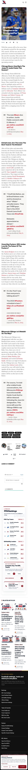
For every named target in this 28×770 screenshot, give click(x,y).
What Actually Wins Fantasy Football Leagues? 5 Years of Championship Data (20, 652)
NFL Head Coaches (5, 717)
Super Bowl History (5, 741)
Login (21, 474)
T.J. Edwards (8, 91)
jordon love (18, 432)
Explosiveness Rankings (6, 702)
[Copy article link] (10, 42)
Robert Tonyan (15, 95)
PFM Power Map (5, 715)
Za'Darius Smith (16, 437)
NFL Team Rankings (6, 693)
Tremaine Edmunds (18, 89)
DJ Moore (4, 432)
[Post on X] (17, 42)
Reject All (14, 766)
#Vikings (19, 390)
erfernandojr (8, 36)
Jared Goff (9, 168)
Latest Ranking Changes (6, 695)
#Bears (17, 115)
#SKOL (15, 410)
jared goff (11, 432)
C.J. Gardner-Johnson (11, 178)
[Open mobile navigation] (26, 2)
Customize (5, 766)
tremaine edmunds (6, 437)
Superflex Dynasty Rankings (7, 733)
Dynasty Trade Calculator (7, 730)
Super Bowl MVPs (5, 743)
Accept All (22, 766)
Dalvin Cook (14, 365)
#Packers (18, 301)
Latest (10, 11)
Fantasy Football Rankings (7, 725)
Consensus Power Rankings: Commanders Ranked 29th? (6, 650)
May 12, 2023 (18, 323)
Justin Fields (13, 68)
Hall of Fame (4, 748)
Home (5, 11)
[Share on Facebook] (13, 42)
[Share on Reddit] (6, 42)
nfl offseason (17, 434)
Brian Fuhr (6, 662)
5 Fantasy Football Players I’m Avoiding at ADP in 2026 (7, 617)
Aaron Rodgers (9, 252)
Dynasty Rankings (5, 728)
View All (20, 519)
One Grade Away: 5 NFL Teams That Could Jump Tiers (19, 619)
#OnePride (19, 214)
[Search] (23, 2)
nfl (10, 434)
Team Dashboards (5, 710)
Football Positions (5, 745)
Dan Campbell (11, 172)
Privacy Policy (4, 763)
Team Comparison (5, 713)
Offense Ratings (5, 700)
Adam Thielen (12, 356)
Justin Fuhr (6, 628)
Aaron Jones (12, 273)
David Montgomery (18, 176)
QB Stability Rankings (6, 697)
